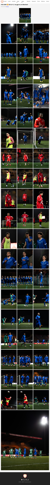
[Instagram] (26, 480)
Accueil (5, 1)
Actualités (13, 1)
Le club (9, 1)
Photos (38, 1)
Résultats (28, 1)
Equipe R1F (22, 2)
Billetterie (43, 1)
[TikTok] (28, 480)
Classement (34, 1)
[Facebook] (22, 480)
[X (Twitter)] (24, 480)
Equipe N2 (17, 2)
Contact (47, 1)
